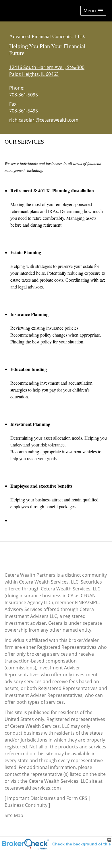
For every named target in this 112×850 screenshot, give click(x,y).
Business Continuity (26, 805)
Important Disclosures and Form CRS (47, 798)
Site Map (14, 815)
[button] (93, 11)
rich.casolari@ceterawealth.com (43, 120)
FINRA (81, 602)
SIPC (94, 602)
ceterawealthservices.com (33, 788)
